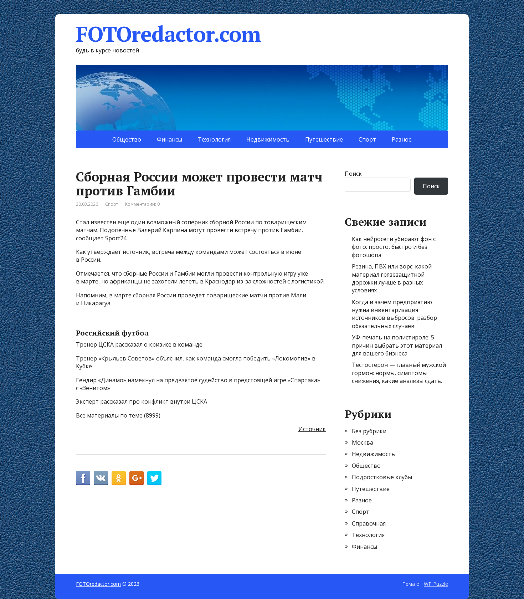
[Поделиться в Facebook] (83, 478)
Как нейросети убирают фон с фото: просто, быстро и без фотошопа (394, 247)
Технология (214, 139)
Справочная (369, 523)
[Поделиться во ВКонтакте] (101, 478)
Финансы (169, 139)
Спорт (367, 139)
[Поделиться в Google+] (136, 478)
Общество (126, 139)
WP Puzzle (436, 583)
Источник (312, 429)
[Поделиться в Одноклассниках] (119, 478)
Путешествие (324, 139)
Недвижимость (267, 139)
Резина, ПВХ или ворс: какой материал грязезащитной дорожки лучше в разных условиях (392, 278)
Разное (402, 139)
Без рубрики (369, 431)
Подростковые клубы (382, 477)
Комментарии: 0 (142, 204)
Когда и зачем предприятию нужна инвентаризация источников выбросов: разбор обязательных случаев (394, 314)
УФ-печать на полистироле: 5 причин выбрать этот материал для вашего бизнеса (397, 345)
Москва (362, 442)
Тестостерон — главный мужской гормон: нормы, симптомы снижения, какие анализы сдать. (399, 373)
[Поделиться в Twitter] (154, 478)
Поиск (353, 174)
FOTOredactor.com (168, 34)
